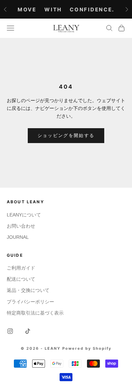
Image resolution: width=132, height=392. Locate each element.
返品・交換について (28, 290)
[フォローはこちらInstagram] (10, 331)
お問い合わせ (21, 226)
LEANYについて (24, 214)
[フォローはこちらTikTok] (27, 331)
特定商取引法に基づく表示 (35, 313)
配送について (21, 279)
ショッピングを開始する (66, 135)
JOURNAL (18, 237)
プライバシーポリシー (30, 301)
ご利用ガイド (21, 268)
